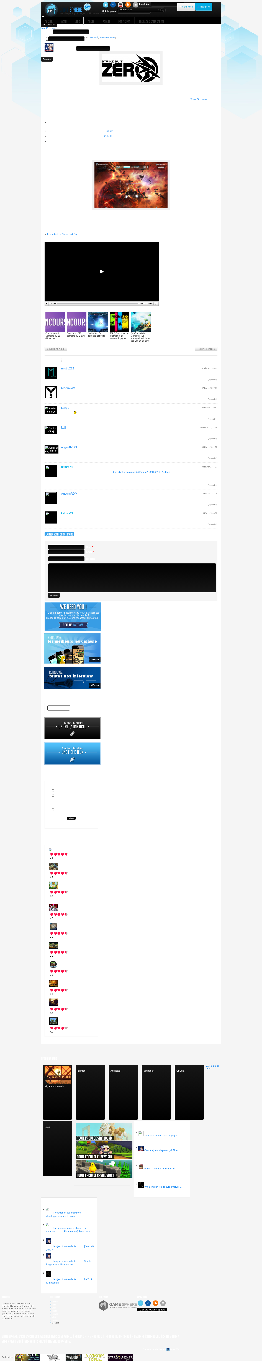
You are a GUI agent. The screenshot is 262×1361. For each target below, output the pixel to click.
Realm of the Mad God (88, 1336)
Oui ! (57, 790)
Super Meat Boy (11, 1341)
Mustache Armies (65, 858)
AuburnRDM (69, 493)
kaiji (63, 427)
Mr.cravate (68, 388)
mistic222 (67, 368)
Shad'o (41, 1341)
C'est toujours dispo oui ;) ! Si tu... (162, 1150)
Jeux (54, 1308)
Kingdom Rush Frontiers (69, 896)
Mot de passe (109, 11)
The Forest (61, 1013)
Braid (58, 994)
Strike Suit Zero (198, 99)
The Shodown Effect (60, 1341)
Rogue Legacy (63, 918)
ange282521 (69, 447)
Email (44, 38)
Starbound (153, 1336)
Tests (54, 1311)
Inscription (205, 7)
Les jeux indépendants (64, 1246)
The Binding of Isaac (116, 1336)
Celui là (109, 131)
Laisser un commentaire (78, 360)
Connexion (187, 7)
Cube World (65, 1336)
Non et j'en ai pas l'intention (70, 804)
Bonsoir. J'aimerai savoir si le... (160, 1168)
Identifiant (144, 4)
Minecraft (60, 975)
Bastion (59, 956)
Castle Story (170, 1336)
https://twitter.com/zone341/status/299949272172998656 (141, 472)
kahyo (65, 407)
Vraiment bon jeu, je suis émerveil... (163, 1186)
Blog (54, 1317)
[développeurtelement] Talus (60, 1216)
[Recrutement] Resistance (76, 1231)
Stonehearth (62, 877)
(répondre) (212, 379)
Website (90, 558)
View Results (71, 824)
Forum (55, 1314)
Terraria (29, 1341)
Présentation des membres (67, 1212)
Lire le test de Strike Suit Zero (62, 234)
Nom (89, 547)
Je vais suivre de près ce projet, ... (162, 1135)
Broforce (60, 1032)
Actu (54, 1305)
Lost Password (48, 28)
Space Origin (62, 937)
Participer (56, 1320)
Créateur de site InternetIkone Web (161, 1349)
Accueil (55, 1302)
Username (46, 32)
